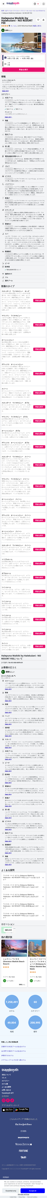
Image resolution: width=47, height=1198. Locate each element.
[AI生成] (11, 100)
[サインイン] (44, 4)
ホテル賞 (5, 1084)
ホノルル (13, 26)
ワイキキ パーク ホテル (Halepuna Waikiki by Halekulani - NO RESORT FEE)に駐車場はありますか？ (21, 906)
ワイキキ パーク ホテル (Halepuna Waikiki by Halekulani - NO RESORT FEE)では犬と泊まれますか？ (21, 896)
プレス (4, 1078)
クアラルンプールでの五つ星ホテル (13, 1060)
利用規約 (6, 1177)
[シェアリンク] (43, 20)
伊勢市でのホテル (7, 1055)
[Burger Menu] (3, 4)
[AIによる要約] (10, 82)
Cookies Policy (13, 1197)
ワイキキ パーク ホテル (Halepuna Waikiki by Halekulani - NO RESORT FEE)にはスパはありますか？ (21, 887)
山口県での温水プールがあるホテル (13, 1051)
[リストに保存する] (38, 20)
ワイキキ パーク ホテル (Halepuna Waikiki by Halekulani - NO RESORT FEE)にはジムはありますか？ (21, 915)
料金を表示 (23, 70)
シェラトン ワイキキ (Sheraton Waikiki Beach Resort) (13, 961)
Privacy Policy (22, 1197)
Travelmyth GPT (8, 1093)
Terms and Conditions (32, 1197)
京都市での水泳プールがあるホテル (13, 1046)
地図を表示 (8, 930)
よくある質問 (6, 1087)
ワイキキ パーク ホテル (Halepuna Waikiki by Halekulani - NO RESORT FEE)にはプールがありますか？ (21, 877)
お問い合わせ (6, 1090)
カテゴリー (5, 1081)
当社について (6, 1075)
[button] (23, 64)
